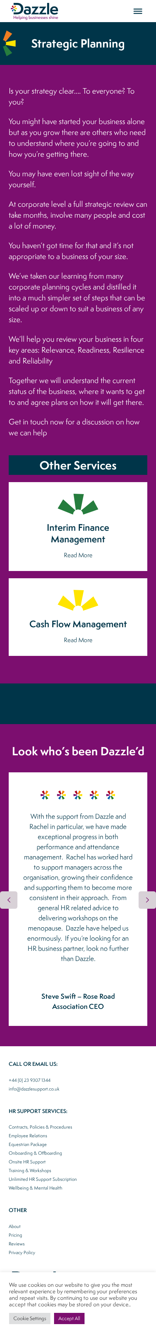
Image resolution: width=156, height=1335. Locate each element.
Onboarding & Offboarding (35, 1153)
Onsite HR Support (27, 1162)
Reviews (17, 1244)
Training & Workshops (30, 1170)
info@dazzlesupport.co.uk (34, 1089)
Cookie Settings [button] (29, 1318)
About (15, 1226)
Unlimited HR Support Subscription (43, 1179)
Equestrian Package (28, 1144)
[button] (147, 900)
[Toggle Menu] (138, 10)
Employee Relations (28, 1136)
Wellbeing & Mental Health (35, 1188)
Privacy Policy (22, 1252)
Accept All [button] (69, 1318)
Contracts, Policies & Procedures (40, 1127)
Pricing (15, 1235)
